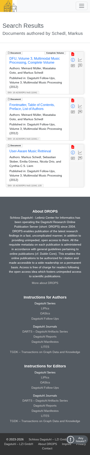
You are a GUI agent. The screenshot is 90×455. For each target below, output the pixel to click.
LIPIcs (45, 308)
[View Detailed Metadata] (73, 60)
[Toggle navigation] (81, 6)
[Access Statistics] (80, 60)
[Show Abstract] (73, 66)
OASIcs (45, 313)
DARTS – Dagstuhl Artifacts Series (45, 331)
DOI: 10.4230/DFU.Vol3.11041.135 (25, 185)
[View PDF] (73, 54)
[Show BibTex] (80, 66)
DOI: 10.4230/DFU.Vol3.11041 (22, 92)
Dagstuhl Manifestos (45, 341)
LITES (45, 346)
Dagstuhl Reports (45, 336)
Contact (47, 448)
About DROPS (47, 444)
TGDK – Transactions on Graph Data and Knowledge (45, 352)
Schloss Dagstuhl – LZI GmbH (49, 439)
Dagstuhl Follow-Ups (45, 318)
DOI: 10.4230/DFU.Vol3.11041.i (23, 139)
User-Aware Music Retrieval (30, 151)
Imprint (66, 444)
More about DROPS (45, 283)
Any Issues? (81, 439)
